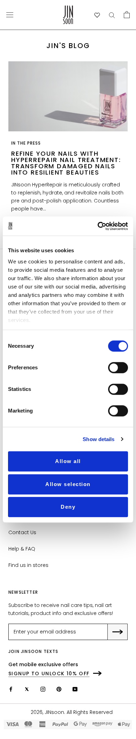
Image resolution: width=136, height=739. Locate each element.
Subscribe (123, 632)
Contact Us (22, 532)
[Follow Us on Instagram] (42, 689)
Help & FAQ (21, 548)
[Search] (112, 15)
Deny (68, 507)
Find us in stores (28, 565)
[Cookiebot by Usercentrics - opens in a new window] (98, 226)
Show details (98, 439)
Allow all (68, 461)
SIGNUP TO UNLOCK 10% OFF (49, 673)
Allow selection (68, 484)
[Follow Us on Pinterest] (58, 689)
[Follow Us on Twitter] (26, 689)
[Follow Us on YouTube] (75, 689)
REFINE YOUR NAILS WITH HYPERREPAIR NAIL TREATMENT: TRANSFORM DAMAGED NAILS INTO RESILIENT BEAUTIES (66, 163)
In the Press (26, 143)
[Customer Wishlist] (97, 15)
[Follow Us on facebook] (10, 689)
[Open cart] (127, 14)
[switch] (118, 367)
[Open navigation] (9, 14)
